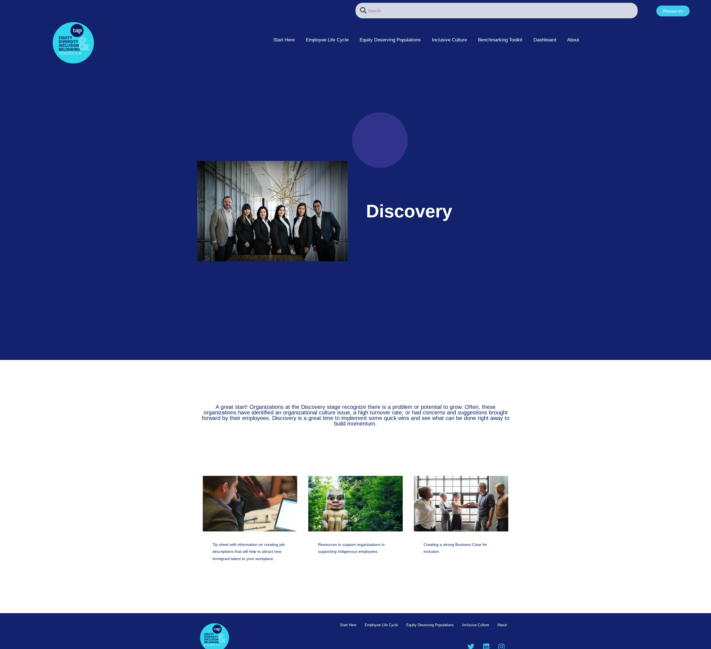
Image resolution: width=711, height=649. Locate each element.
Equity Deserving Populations (390, 40)
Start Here (284, 40)
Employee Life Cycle (327, 40)
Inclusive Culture (449, 40)
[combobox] (497, 10)
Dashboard (545, 40)
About (573, 40)
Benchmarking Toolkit (500, 40)
